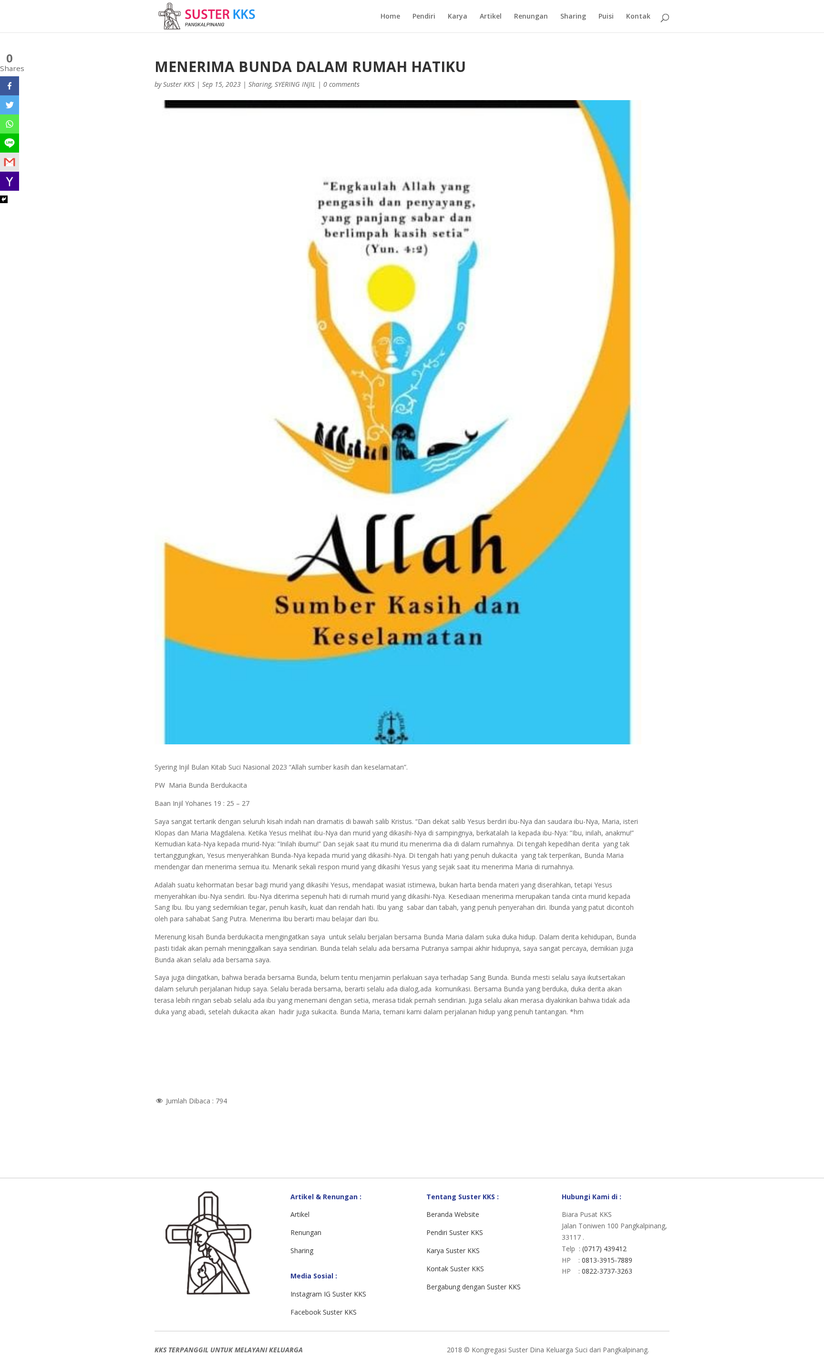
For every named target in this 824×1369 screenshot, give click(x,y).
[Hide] (4, 199)
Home (390, 17)
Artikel (491, 17)
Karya (457, 17)
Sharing (573, 17)
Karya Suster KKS (453, 1250)
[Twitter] (9, 104)
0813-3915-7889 (607, 1260)
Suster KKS (179, 84)
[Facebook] (9, 85)
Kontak (638, 17)
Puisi (606, 17)
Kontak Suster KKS (455, 1268)
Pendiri (423, 17)
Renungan (531, 17)
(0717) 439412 (604, 1248)
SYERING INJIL (295, 84)
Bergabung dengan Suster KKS (473, 1286)
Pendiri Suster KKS (454, 1232)
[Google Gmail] (9, 162)
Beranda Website (452, 1214)
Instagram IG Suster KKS (328, 1293)
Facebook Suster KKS (323, 1312)
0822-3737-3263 (607, 1271)
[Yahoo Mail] (9, 181)
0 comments (341, 84)
